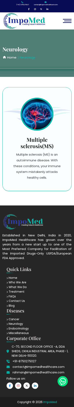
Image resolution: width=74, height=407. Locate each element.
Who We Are (17, 282)
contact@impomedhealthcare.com (46, 5)
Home (12, 278)
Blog (11, 306)
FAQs (12, 296)
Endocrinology (18, 328)
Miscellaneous (18, 333)
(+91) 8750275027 (22, 5)
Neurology (15, 324)
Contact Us (16, 301)
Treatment (16, 292)
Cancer (13, 319)
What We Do (17, 287)
